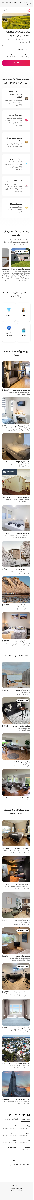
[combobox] (16, 49)
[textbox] (23, 56)
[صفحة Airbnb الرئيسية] (28, 10)
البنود (12, 1191)
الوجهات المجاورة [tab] (25, 1119)
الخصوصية (19, 1191)
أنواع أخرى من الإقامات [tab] (11, 1119)
